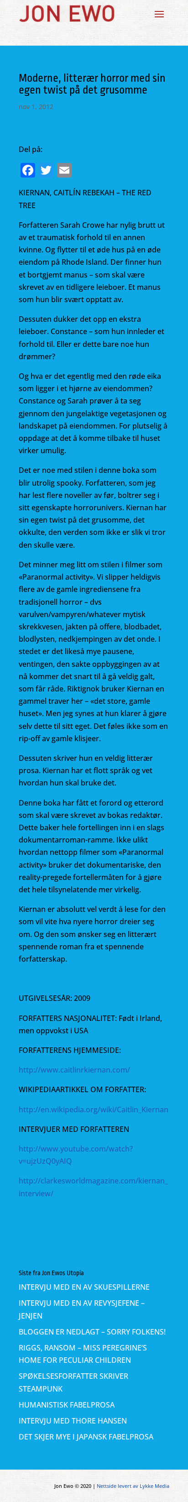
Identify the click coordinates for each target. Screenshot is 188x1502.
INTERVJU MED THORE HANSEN (73, 1421)
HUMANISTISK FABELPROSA (67, 1405)
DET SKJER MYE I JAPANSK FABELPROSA (86, 1437)
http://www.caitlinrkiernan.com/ (74, 1070)
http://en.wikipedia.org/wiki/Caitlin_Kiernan (93, 1109)
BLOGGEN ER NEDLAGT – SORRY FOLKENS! (92, 1332)
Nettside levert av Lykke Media (133, 1485)
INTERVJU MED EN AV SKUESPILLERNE (84, 1287)
